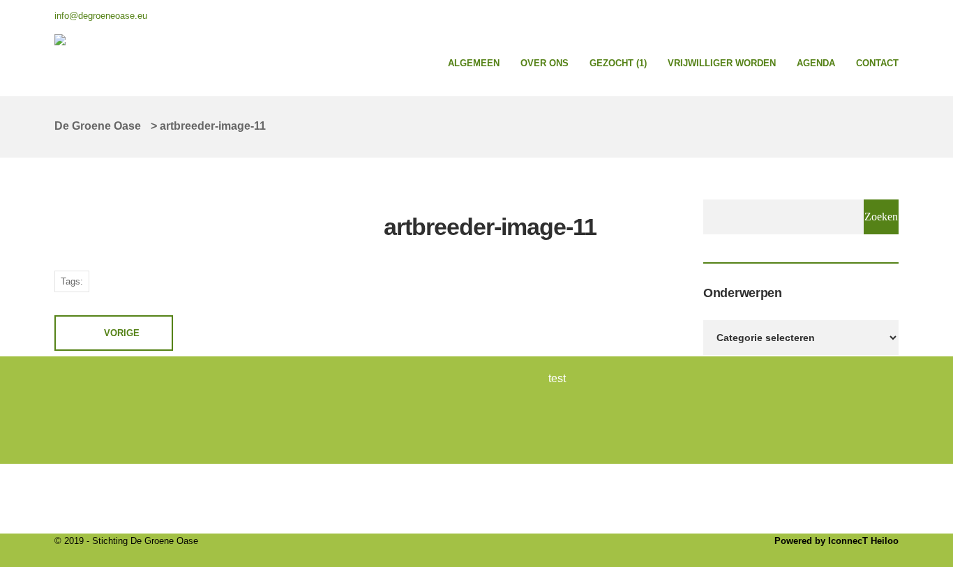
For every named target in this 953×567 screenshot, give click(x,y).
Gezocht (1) (618, 63)
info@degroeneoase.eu (100, 15)
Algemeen (474, 63)
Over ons (544, 63)
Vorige (122, 333)
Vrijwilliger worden (722, 63)
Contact (877, 63)
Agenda (816, 63)
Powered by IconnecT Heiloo (836, 541)
